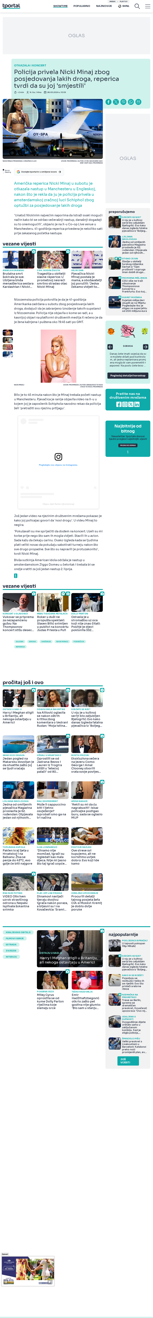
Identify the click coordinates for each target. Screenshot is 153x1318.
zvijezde (11, 950)
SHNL (125, 6)
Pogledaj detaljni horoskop (127, 375)
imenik (112, 2)
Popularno (82, 6)
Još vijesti (125, 1061)
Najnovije (104, 6)
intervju (11, 956)
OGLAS (76, 35)
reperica (20, 647)
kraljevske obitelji (18, 932)
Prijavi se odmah (128, 445)
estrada (11, 944)
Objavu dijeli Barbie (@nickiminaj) (58, 504)
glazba (19, 641)
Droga (32, 641)
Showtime (60, 6)
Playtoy (123, 2)
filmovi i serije (15, 938)
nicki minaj (62, 641)
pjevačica (79, 641)
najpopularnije (123, 934)
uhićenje (46, 641)
